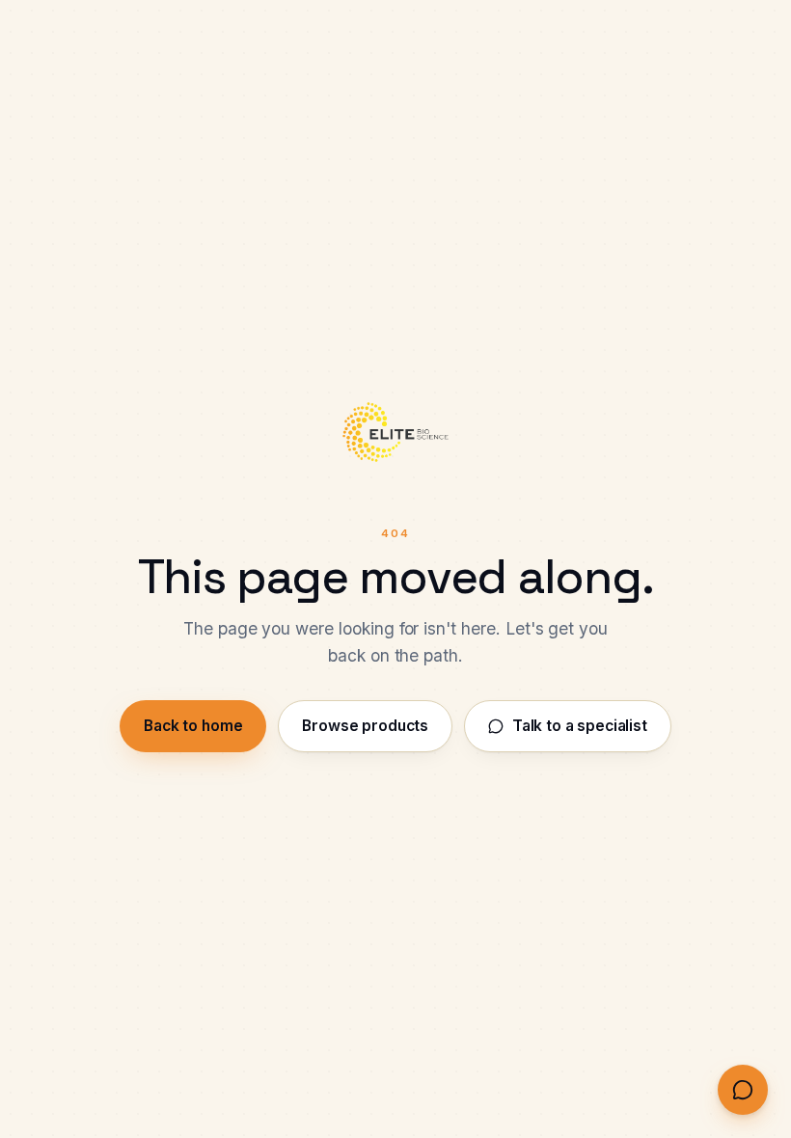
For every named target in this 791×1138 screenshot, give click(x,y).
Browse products (365, 726)
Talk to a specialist (579, 726)
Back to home (193, 726)
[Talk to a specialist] (743, 1090)
